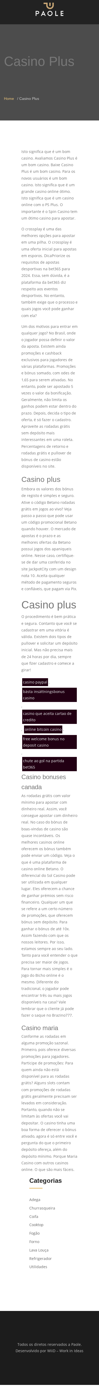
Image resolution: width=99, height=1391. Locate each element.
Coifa (33, 1216)
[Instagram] (52, 1368)
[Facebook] (46, 1368)
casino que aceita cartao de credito (47, 716)
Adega (34, 1199)
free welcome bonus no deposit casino (43, 742)
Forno (34, 1241)
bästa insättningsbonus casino (44, 694)
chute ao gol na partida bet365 (43, 764)
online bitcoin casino (43, 729)
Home (9, 98)
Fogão (34, 1233)
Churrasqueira (42, 1208)
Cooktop (36, 1224)
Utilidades (38, 1266)
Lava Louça (39, 1250)
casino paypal (35, 682)
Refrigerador (40, 1258)
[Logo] (49, 9)
